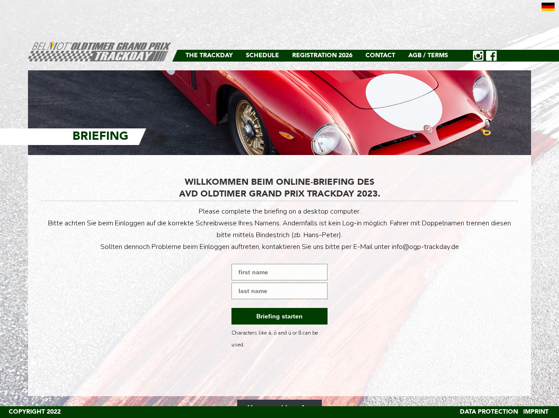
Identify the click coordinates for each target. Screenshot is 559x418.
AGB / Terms (428, 55)
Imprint (536, 412)
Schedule (262, 55)
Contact (380, 55)
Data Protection (489, 412)
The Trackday (209, 55)
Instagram (478, 56)
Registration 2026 (322, 55)
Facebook (491, 56)
